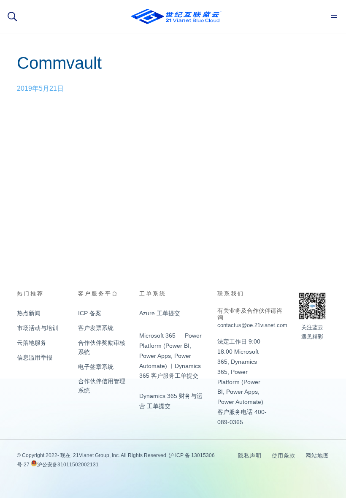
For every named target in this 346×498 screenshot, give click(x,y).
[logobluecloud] (176, 16)
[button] (12, 16)
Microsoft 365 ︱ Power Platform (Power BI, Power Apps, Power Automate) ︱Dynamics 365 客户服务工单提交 (170, 355)
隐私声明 (250, 455)
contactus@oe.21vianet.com (252, 325)
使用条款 (283, 455)
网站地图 (317, 455)
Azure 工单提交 (159, 313)
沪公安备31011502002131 (68, 465)
